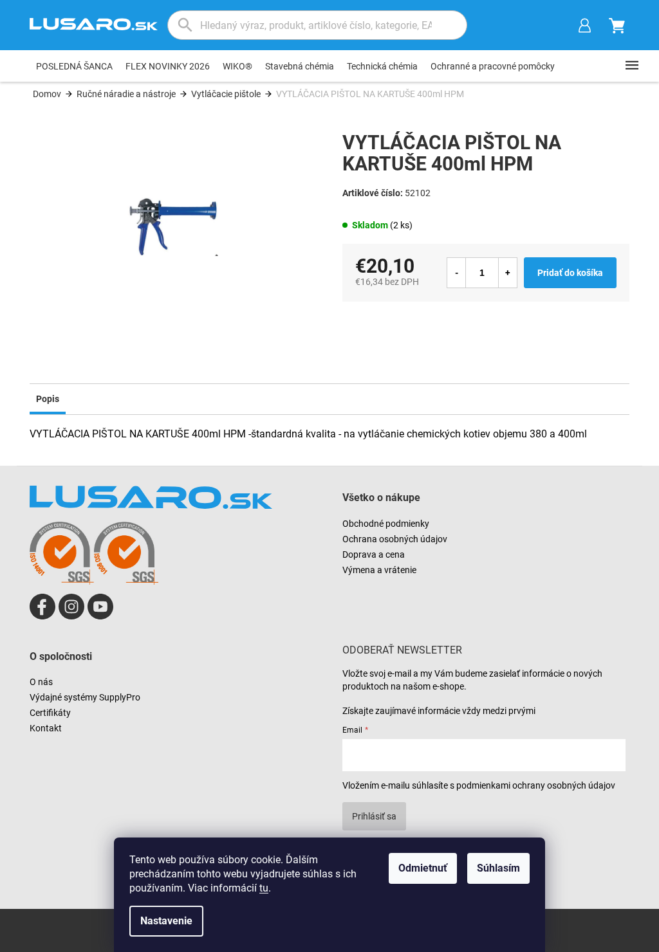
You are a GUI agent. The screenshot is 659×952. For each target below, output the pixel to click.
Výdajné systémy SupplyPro (85, 697)
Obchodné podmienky (385, 523)
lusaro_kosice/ (71, 606)
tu (263, 888)
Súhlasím (498, 868)
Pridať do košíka (570, 273)
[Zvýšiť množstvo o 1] (507, 272)
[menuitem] (74, 66)
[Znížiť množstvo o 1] (456, 272)
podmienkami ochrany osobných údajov (535, 785)
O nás (41, 681)
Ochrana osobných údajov (394, 539)
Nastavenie (166, 921)
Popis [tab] (47, 399)
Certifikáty (50, 712)
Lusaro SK (42, 606)
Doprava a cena (373, 554)
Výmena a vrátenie (379, 569)
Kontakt (46, 728)
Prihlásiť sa (374, 816)
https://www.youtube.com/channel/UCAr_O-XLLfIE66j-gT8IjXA (100, 606)
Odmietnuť (422, 868)
